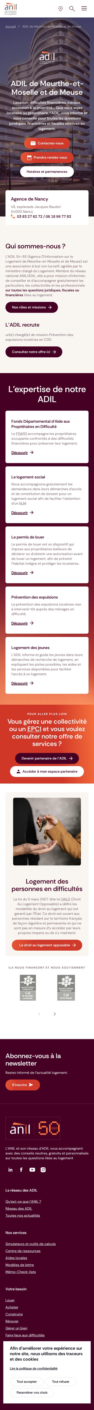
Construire (14, 1314)
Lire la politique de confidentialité (33, 1368)
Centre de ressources (22, 1251)
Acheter (11, 1307)
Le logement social (28, 477)
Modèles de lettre (19, 1265)
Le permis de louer (27, 537)
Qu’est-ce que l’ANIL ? (23, 1201)
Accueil (10, 26)
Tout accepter (27, 1381)
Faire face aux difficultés (25, 1335)
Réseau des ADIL (18, 1208)
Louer (10, 1300)
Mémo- (20, 1272)
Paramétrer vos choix (32, 1392)
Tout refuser (60, 1381)
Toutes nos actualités (22, 1215)
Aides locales (16, 1258)
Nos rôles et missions (29, 307)
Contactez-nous (51, 143)
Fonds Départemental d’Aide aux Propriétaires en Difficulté (40, 424)
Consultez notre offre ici (31, 351)
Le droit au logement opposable (44, 945)
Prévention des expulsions (34, 597)
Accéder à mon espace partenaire (50, 771)
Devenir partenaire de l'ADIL (44, 758)
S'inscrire (19, 1085)
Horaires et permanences (47, 171)
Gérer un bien (16, 1328)
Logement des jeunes (30, 647)
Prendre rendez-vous (50, 157)
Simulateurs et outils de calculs (30, 1244)
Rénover (12, 1321)
